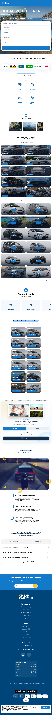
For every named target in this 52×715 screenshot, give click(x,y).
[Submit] (35, 586)
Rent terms (26, 609)
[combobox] (26, 24)
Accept (45, 707)
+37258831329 (27, 645)
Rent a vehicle (26, 629)
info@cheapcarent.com (27, 649)
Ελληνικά (37, 683)
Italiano (26, 683)
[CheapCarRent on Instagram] (23, 655)
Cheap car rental (26, 626)
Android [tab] (14, 428)
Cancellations (38, 541)
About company (26, 607)
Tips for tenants (26, 637)
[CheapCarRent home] (5, 3)
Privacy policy (13, 711)
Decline (35, 707)
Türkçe (42, 683)
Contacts (26, 634)
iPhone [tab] (37, 428)
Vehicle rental (14, 541)
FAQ (26, 632)
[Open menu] (49, 3)
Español (32, 683)
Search (27, 48)
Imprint (26, 618)
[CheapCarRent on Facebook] (29, 655)
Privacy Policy (26, 615)
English (9, 683)
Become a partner (26, 612)
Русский (15, 683)
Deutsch (21, 683)
